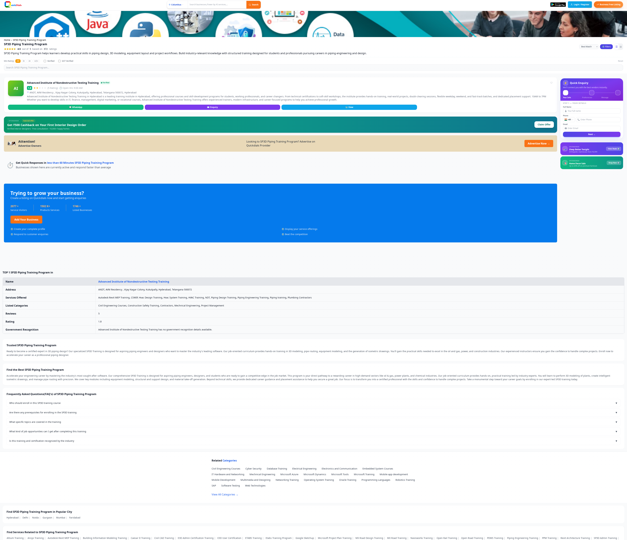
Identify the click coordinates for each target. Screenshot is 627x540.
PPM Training (549, 538)
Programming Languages (376, 479)
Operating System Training (319, 479)
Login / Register (581, 4)
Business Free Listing (610, 4)
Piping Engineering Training (522, 538)
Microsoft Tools (340, 474)
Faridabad (74, 517)
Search (255, 4)
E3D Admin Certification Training (196, 538)
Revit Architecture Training (575, 538)
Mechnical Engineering (262, 474)
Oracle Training (347, 479)
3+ (24, 61)
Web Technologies (255, 485)
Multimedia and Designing (255, 479)
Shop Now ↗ (614, 162)
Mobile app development (394, 474)
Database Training (277, 468)
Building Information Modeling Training (105, 538)
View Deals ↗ (613, 148)
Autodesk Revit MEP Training (63, 538)
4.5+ (36, 61)
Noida (35, 517)
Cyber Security (253, 468)
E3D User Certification (229, 538)
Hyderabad (13, 517)
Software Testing (230, 485)
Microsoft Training (364, 474)
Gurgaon (47, 517)
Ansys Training (36, 538)
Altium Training (15, 538)
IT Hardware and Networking (228, 474)
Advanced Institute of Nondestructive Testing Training (63, 83)
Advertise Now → (539, 143)
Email (565, 124)
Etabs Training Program (279, 538)
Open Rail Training (447, 538)
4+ (30, 61)
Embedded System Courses (377, 468)
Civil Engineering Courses (226, 468)
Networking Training (287, 479)
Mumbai (60, 517)
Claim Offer (544, 124)
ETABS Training (253, 538)
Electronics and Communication (339, 468)
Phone (565, 115)
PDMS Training (495, 538)
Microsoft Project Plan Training (335, 538)
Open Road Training (472, 538)
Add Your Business (26, 219)
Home (7, 39)
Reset (620, 61)
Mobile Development (223, 479)
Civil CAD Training (164, 538)
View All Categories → (225, 494)
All (18, 61)
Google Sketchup (305, 538)
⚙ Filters (606, 46)
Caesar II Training (140, 538)
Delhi (25, 517)
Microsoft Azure (289, 474)
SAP (214, 485)
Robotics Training (405, 479)
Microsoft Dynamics (315, 474)
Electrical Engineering (304, 468)
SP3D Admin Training (605, 538)
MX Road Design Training (369, 538)
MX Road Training (397, 538)
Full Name (567, 107)
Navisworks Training (421, 538)
